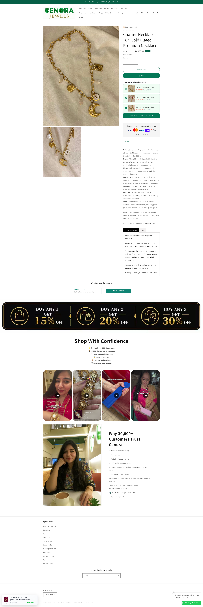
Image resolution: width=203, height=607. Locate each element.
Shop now (30, 602)
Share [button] (127, 141)
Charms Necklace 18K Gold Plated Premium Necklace (147, 88)
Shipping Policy (48, 556)
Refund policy (48, 564)
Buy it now (141, 76)
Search (45, 534)
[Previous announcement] (44, 2)
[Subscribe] (118, 575)
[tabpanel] (141, 254)
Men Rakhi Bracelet (49, 526)
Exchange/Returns (49, 549)
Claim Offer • (141, 116)
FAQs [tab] (142, 230)
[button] (92, 13)
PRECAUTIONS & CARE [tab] (131, 230)
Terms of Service (48, 541)
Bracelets (46, 530)
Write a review (118, 291)
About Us (46, 538)
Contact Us (47, 552)
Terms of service (88, 602)
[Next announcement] (159, 2)
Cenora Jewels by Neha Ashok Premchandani (60, 602)
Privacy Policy (48, 545)
